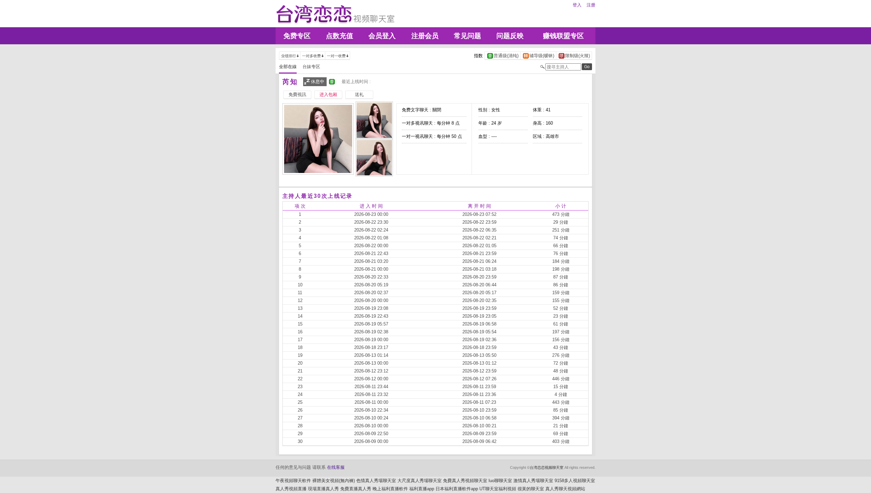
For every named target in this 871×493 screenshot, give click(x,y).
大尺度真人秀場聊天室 (419, 480)
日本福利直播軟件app (457, 488)
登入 (577, 4)
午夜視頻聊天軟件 (293, 480)
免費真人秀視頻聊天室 (465, 480)
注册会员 (425, 35)
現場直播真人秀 (323, 488)
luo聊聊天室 (500, 480)
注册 (591, 4)
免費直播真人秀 (355, 488)
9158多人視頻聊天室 (575, 480)
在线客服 (336, 467)
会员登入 (382, 35)
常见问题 (467, 35)
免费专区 (297, 35)
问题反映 (510, 35)
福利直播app (421, 488)
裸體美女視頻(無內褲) (333, 480)
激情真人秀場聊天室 (533, 480)
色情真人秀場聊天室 (376, 480)
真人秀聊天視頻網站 (565, 488)
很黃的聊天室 (530, 488)
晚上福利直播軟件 (390, 488)
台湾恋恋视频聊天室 (546, 467)
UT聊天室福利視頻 (497, 488)
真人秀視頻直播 (291, 488)
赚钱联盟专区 (563, 35)
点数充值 (339, 35)
